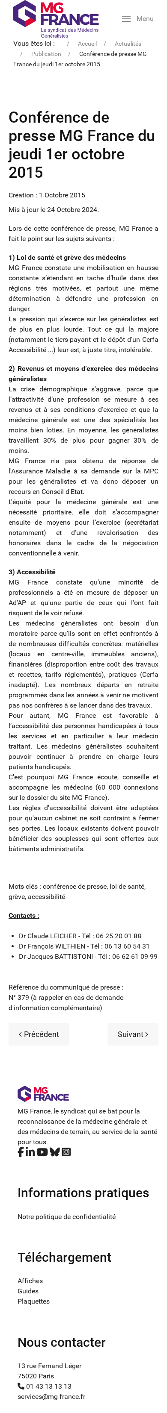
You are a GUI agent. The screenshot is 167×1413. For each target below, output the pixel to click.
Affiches (30, 1281)
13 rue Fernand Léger (49, 1366)
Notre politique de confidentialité (67, 1217)
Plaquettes (34, 1301)
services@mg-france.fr (51, 1396)
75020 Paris (36, 1376)
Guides (28, 1291)
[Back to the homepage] (56, 19)
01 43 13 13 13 (48, 1386)
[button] (138, 19)
